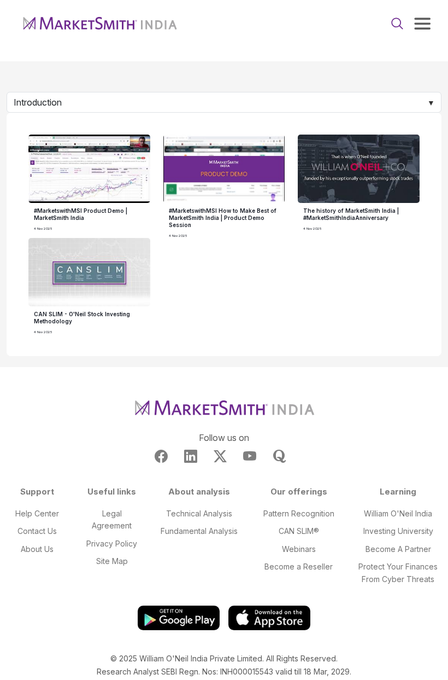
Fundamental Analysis (199, 531)
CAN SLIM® (299, 531)
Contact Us (37, 531)
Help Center (37, 513)
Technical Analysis (199, 513)
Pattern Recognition (298, 513)
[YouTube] (249, 456)
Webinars (299, 549)
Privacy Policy (111, 543)
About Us (37, 549)
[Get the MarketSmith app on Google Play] (178, 617)
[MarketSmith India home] (99, 23)
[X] (220, 456)
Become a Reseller (298, 566)
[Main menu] (422, 23)
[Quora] (279, 456)
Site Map (112, 561)
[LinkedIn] (190, 456)
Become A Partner (398, 549)
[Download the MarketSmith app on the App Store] (269, 617)
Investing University (398, 531)
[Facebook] (161, 456)
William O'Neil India (398, 513)
